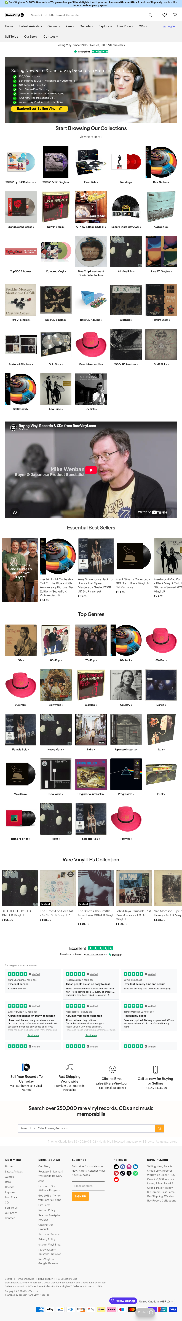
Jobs (41, 1181)
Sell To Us (11, 36)
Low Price (124, 26)
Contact (50, 36)
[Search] (150, 15)
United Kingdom (154, 1301)
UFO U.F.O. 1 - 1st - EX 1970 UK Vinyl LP (16, 913)
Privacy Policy (46, 1239)
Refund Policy (46, 1210)
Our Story (31, 36)
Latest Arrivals (29, 26)
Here (97, 137)
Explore (104, 26)
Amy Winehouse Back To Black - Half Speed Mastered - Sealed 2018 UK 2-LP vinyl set (95, 585)
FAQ (100, 1286)
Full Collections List (67, 1278)
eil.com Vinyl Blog (49, 1244)
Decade (85, 26)
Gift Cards (44, 1205)
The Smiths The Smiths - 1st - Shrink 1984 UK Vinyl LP (95, 915)
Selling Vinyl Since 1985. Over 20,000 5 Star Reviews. (91, 45)
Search (8, 1278)
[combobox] (87, 15)
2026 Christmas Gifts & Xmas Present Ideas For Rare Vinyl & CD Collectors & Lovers (49, 1286)
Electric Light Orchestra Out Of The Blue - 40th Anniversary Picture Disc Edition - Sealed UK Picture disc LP (57, 587)
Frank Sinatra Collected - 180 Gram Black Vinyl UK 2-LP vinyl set (133, 583)
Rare (69, 26)
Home (9, 26)
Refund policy (45, 1278)
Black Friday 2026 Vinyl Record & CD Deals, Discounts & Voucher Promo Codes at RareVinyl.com (55, 1282)
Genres (52, 26)
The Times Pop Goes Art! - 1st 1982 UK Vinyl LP (57, 913)
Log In (170, 26)
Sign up (80, 1196)
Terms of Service (49, 1234)
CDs (142, 26)
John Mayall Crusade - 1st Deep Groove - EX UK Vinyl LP (133, 915)
